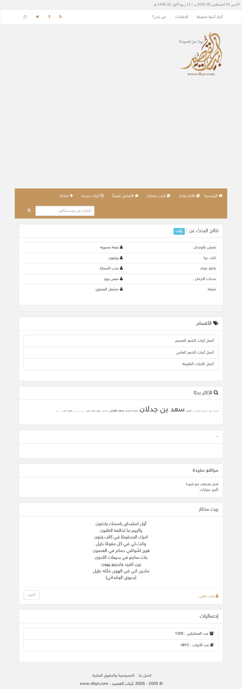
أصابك (210, 411)
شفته (212, 289)
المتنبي (189, 411)
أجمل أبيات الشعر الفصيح (194, 340)
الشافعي (56, 411)
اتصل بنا (145, 675)
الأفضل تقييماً (123, 196)
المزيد (31, 595)
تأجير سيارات (209, 490)
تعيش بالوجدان (205, 247)
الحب (64, 411)
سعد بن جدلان (162, 409)
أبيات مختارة (157, 196)
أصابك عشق (204, 411)
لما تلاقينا (198, 411)
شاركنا (65, 196)
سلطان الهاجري (105, 411)
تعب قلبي (207, 596)
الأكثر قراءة (187, 196)
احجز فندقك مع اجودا (202, 484)
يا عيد (194, 411)
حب (70, 411)
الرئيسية (211, 195)
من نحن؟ (159, 17)
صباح (93, 411)
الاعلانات (181, 17)
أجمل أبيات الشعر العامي (195, 352)
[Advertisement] (121, 144)
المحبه (76, 411)
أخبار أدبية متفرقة (210, 17)
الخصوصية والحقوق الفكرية (113, 675)
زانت (60, 411)
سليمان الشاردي (131, 411)
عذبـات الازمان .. (204, 279)
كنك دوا (210, 258)
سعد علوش (116, 411)
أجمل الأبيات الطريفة (198, 364)
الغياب (88, 411)
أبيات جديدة (91, 196)
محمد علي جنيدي (82, 411)
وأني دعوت (215, 411)
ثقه (73, 411)
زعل (98, 410)
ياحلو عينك (208, 268)
